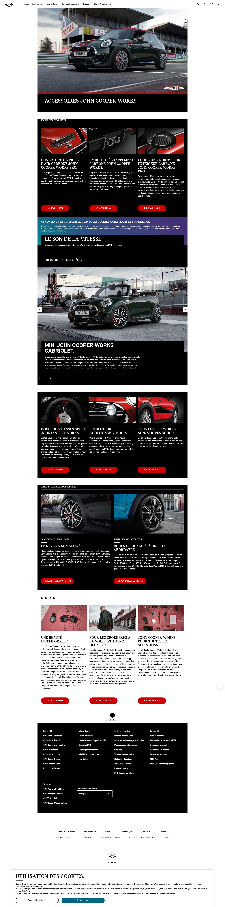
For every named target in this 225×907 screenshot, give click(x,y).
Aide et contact (157, 736)
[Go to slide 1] (39, 378)
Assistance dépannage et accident (129, 741)
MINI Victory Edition (51, 798)
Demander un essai (158, 745)
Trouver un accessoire (124, 755)
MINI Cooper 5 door (51, 759)
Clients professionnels (88, 750)
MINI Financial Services (89, 755)
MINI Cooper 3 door (51, 755)
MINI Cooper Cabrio (51, 764)
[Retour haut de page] (112, 715)
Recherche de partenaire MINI (163, 741)
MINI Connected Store (124, 773)
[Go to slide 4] (50, 378)
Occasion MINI (85, 745)
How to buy (83, 759)
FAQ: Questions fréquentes (162, 764)
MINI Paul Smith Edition (53, 789)
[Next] (185, 309)
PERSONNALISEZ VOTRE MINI (57, 581)
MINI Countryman (50, 750)
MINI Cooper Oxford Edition (55, 803)
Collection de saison (123, 759)
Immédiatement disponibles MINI (93, 741)
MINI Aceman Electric (52, 736)
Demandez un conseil (159, 750)
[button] (205, 4)
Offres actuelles (86, 736)
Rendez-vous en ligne (123, 736)
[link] (198, 4)
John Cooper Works (51, 769)
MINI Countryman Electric (54, 745)
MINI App (154, 759)
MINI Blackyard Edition (53, 794)
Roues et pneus (121, 769)
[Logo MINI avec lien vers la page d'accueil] (112, 855)
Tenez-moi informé (158, 755)
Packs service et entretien (125, 745)
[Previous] (40, 309)
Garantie (118, 750)
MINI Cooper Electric (52, 741)
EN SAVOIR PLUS (55, 208)
